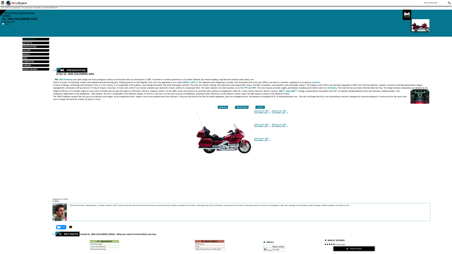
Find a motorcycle (430, 3)
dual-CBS (290, 91)
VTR (246, 88)
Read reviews (356, 249)
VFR (254, 88)
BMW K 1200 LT (190, 82)
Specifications (242, 107)
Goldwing (332, 88)
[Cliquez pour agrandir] (419, 96)
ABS (281, 91)
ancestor (316, 82)
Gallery (260, 107)
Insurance (223, 107)
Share (63, 227)
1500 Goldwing (65, 79)
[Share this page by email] (70, 227)
